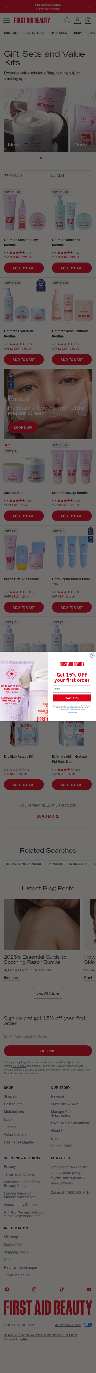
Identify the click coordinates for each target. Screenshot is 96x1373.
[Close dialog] (92, 655)
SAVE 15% (72, 698)
